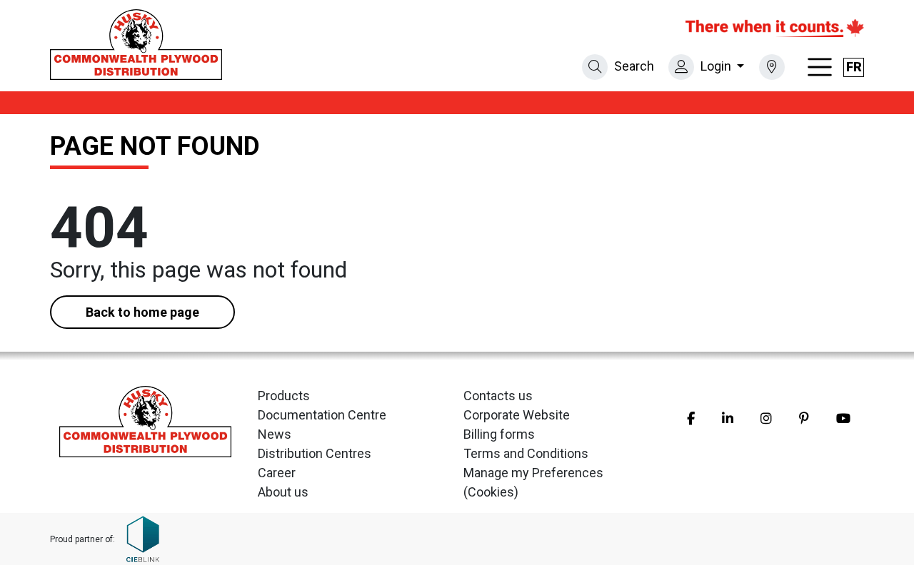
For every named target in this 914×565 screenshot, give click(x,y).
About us (283, 491)
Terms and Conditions (525, 453)
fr (854, 66)
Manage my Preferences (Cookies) (533, 482)
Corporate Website (516, 414)
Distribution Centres (314, 453)
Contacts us (498, 395)
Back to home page (142, 312)
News (274, 434)
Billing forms (499, 434)
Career (277, 472)
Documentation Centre (322, 414)
